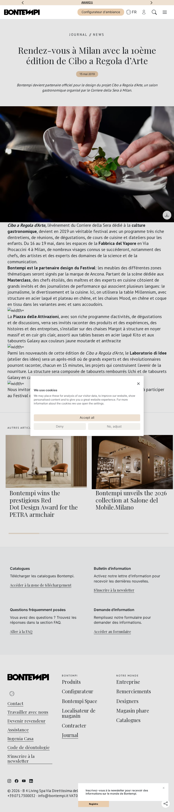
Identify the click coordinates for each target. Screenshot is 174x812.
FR (134, 12)
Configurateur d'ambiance (101, 12)
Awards (87, 2)
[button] (22, 2)
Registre (93, 804)
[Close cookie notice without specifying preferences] (138, 383)
